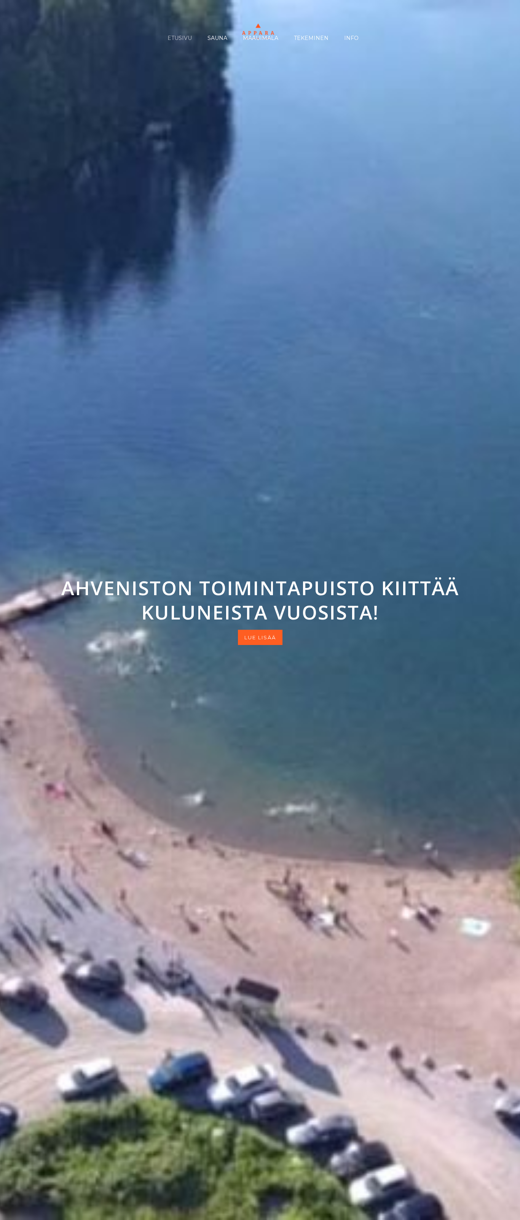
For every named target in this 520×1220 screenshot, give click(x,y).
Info (351, 38)
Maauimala (259, 38)
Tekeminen (310, 38)
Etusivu (179, 38)
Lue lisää (260, 637)
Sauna (216, 38)
